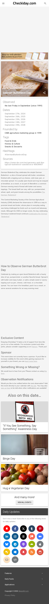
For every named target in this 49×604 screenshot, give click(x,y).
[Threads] (23, 536)
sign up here (5, 388)
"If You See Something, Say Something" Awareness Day (20, 427)
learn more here (31, 361)
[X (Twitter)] (23, 528)
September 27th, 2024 (15, 114)
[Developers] (15, 559)
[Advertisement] (24, 28)
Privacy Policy (10, 595)
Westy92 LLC (23, 591)
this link (33, 386)
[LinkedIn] (6, 536)
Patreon (34, 347)
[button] (3, 3)
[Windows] (15, 552)
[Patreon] (31, 536)
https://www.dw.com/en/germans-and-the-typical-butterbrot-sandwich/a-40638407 (25, 163)
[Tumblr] (31, 528)
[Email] (6, 559)
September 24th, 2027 (15, 122)
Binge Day (9, 458)
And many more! (24, 497)
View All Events (24, 502)
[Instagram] (15, 536)
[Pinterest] (40, 528)
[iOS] (40, 544)
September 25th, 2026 (15, 119)
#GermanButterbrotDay (16, 154)
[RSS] (31, 552)
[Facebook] (15, 528)
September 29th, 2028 (15, 125)
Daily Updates (11, 511)
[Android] (31, 544)
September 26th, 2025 (15, 116)
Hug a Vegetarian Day (16, 488)
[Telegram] (15, 544)
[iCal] (40, 552)
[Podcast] (23, 544)
